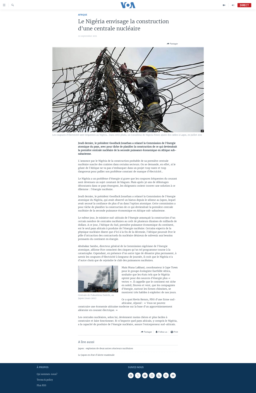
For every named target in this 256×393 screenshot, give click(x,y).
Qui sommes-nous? (47, 374)
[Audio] (233, 5)
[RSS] (159, 375)
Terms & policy (45, 379)
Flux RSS (41, 385)
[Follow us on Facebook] (131, 375)
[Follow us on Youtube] (145, 375)
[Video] (224, 5)
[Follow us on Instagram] (152, 375)
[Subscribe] (173, 375)
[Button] (172, 43)
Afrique (82, 15)
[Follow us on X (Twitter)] (138, 375)
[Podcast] (166, 375)
